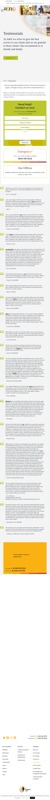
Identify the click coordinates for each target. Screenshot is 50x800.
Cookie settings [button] (24, 797)
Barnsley (18, 3)
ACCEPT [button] (32, 797)
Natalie (18, 348)
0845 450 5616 (20, 568)
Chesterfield (28, 3)
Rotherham (13, 3)
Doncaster (22, 3)
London (40, 3)
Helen (11, 234)
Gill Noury (8, 401)
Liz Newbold (9, 249)
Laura (31, 386)
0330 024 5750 (19, 571)
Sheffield (8, 3)
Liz (21, 214)
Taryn (33, 201)
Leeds (32, 3)
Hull (43, 3)
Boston (36, 3)
